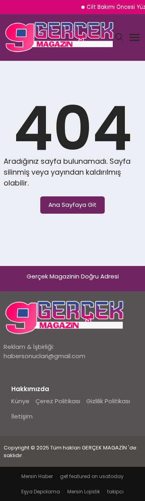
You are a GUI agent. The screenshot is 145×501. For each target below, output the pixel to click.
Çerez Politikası (57, 401)
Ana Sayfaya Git (72, 204)
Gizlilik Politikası (108, 401)
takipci (115, 491)
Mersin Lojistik (83, 491)
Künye (20, 401)
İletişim (22, 416)
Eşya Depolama (40, 491)
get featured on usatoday (92, 476)
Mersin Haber (37, 476)
